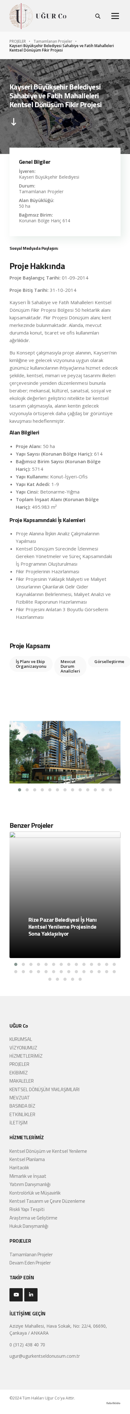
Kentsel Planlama (27, 1159)
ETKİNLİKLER (22, 1114)
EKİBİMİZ (18, 1072)
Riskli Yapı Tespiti (26, 1209)
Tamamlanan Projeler (53, 41)
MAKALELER (21, 1081)
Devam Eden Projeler (30, 1262)
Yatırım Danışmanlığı (29, 1184)
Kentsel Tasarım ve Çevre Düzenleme (47, 1201)
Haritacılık (19, 1167)
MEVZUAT (19, 1097)
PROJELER (18, 41)
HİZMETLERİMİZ (26, 1056)
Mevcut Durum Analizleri (70, 666)
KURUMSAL (20, 1039)
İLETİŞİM (18, 1122)
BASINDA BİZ (22, 1106)
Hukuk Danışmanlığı (28, 1226)
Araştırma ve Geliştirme (33, 1217)
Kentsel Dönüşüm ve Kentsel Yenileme (48, 1151)
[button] (19, 790)
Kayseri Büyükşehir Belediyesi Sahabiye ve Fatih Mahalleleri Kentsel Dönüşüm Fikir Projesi (61, 48)
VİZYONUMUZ (23, 1047)
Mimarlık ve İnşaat (27, 1176)
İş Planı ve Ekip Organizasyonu (31, 664)
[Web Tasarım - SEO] (113, 1404)
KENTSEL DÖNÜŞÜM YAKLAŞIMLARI (44, 1089)
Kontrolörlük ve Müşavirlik (35, 1192)
